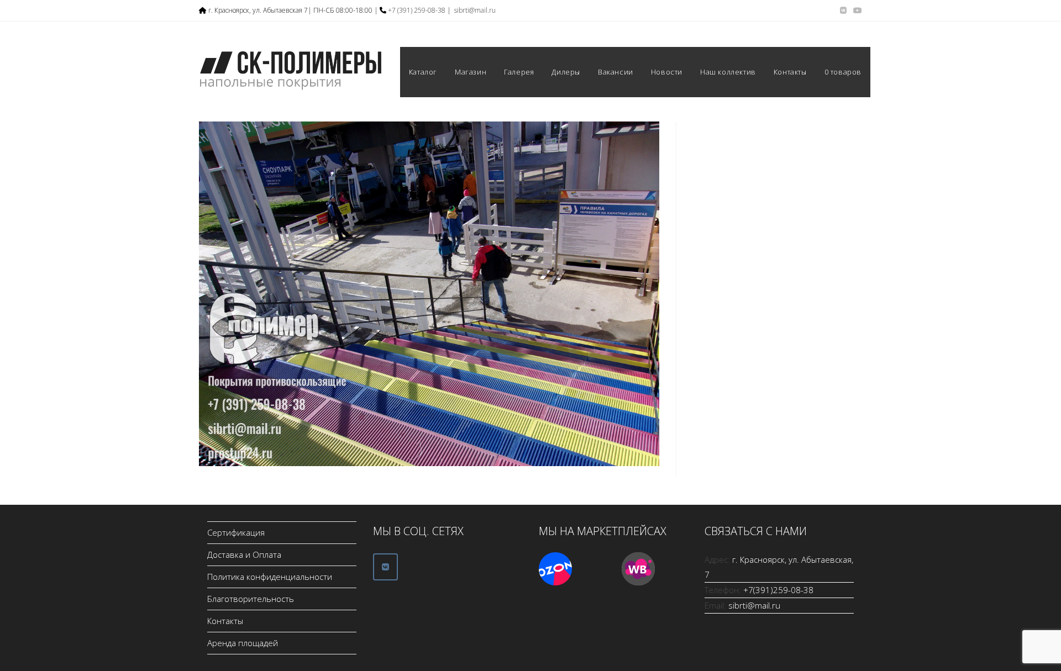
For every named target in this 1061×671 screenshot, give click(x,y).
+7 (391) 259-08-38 (416, 10)
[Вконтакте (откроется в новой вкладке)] (843, 10)
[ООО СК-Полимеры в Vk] (385, 566)
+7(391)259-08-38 (778, 589)
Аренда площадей (242, 642)
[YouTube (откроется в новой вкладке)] (856, 10)
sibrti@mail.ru (475, 10)
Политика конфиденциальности (269, 576)
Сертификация (236, 532)
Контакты (225, 620)
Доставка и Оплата (244, 554)
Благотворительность (250, 598)
